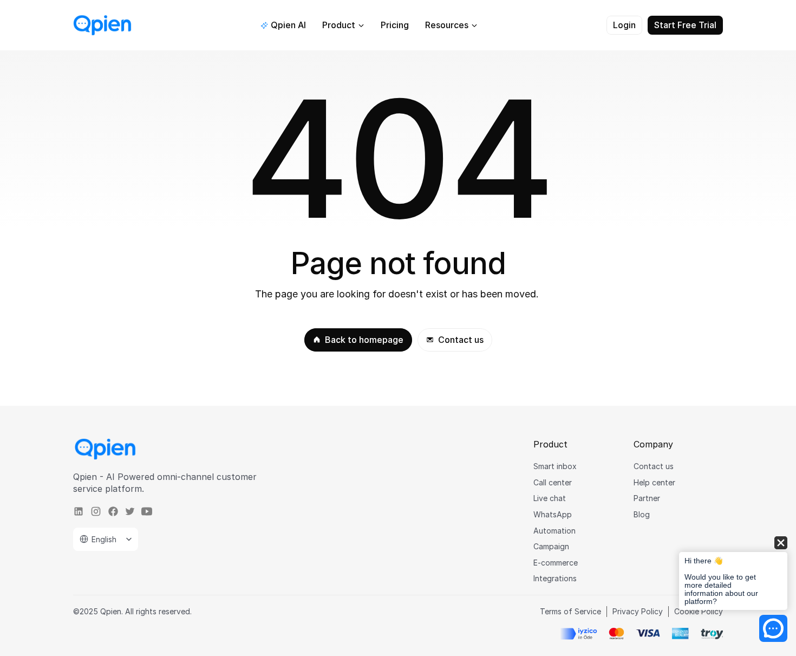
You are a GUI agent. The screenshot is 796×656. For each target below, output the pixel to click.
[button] (733, 574)
